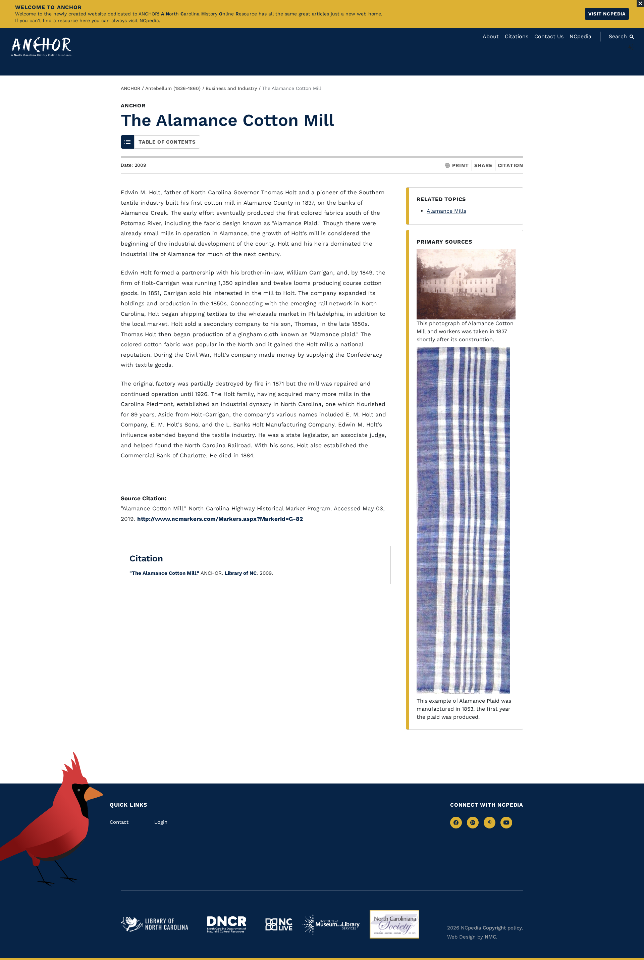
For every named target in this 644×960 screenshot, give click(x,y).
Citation (510, 165)
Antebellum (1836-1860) (173, 88)
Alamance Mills (446, 211)
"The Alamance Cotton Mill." (164, 573)
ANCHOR (130, 88)
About (491, 36)
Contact (119, 822)
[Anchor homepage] (41, 46)
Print (460, 165)
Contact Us (549, 36)
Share (483, 165)
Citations (516, 36)
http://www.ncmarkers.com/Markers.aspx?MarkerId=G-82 (220, 518)
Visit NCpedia (607, 13)
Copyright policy (502, 928)
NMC (490, 937)
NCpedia (580, 36)
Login (160, 822)
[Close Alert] (640, 3)
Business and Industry (231, 88)
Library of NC (241, 573)
